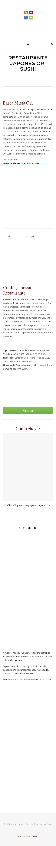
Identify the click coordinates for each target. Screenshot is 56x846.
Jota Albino (48, 824)
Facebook (28, 390)
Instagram (28, 400)
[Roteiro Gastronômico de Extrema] (28, 19)
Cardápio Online (28, 379)
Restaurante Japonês (39, 350)
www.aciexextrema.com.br (38, 679)
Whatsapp (28, 410)
